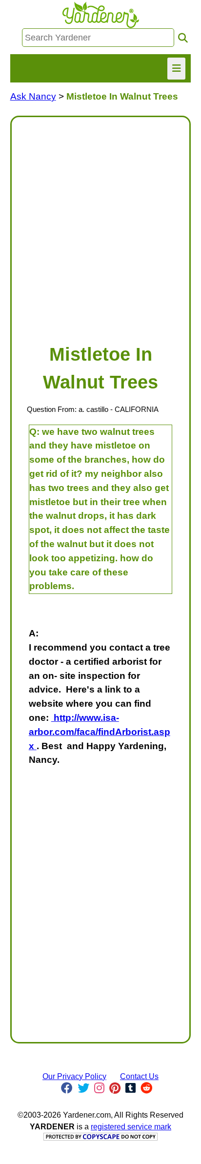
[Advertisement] (100, 225)
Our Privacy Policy (74, 1076)
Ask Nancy (33, 96)
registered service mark (131, 1127)
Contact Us (139, 1076)
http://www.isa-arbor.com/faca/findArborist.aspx (99, 732)
